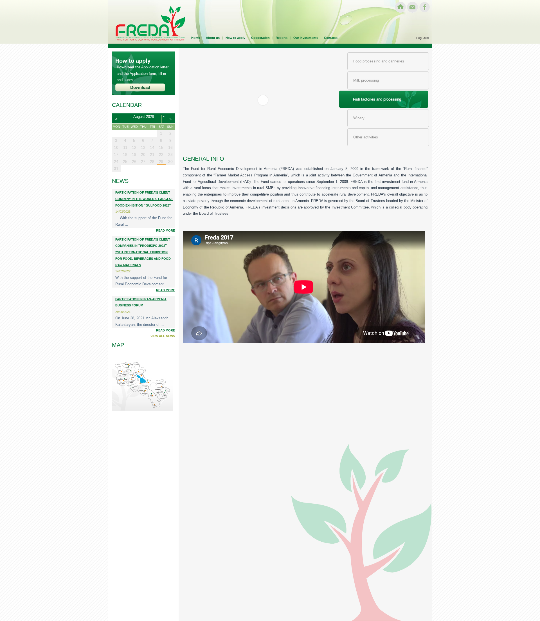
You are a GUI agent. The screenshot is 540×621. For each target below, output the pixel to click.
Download (140, 87)
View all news (162, 336)
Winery (358, 118)
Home (195, 37)
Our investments (305, 37)
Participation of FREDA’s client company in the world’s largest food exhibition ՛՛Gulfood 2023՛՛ (144, 199)
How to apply (235, 37)
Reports (281, 37)
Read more (165, 230)
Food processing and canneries (378, 61)
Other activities (365, 137)
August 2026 (143, 117)
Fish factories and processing (377, 99)
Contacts (331, 37)
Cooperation (260, 37)
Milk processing (366, 80)
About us (213, 37)
